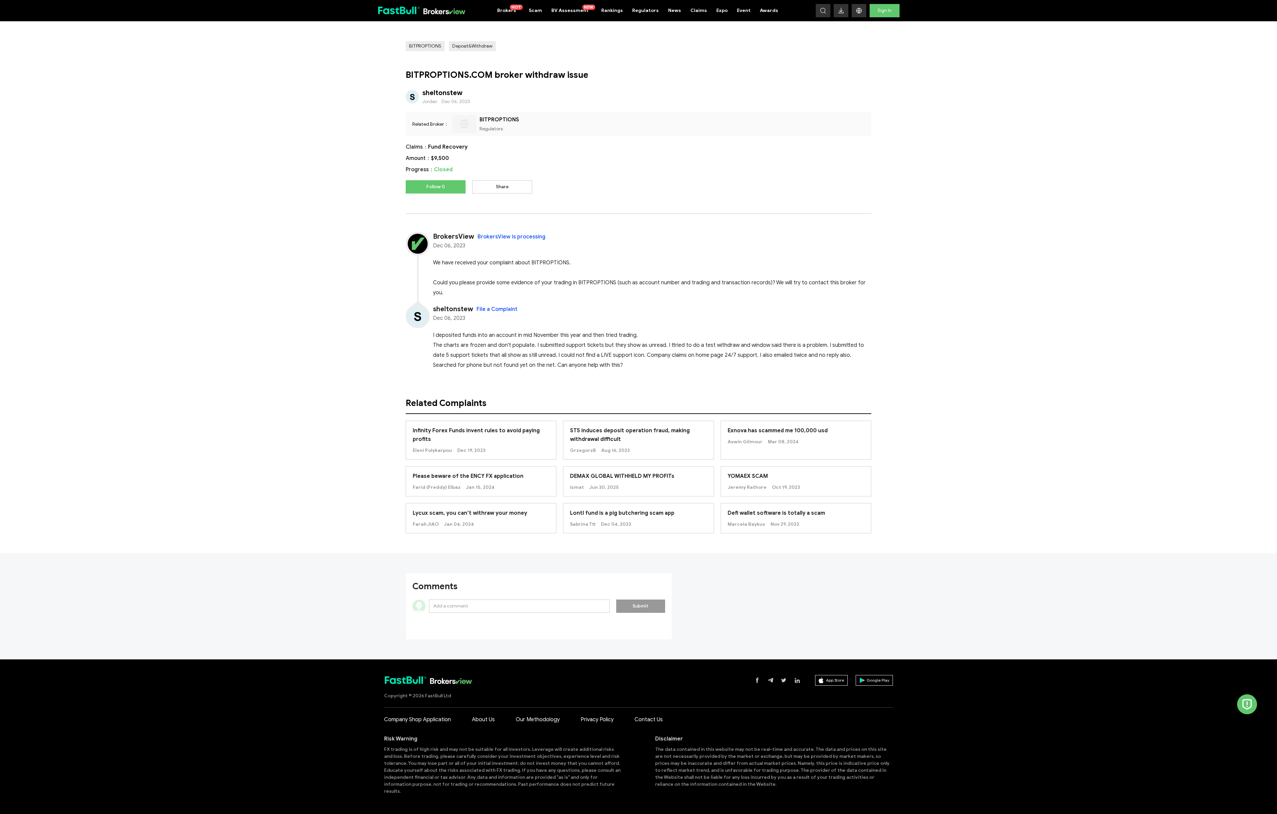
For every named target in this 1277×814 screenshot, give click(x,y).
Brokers (509, 9)
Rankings (612, 10)
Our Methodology (538, 719)
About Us (483, 719)
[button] (859, 10)
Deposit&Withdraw (472, 46)
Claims (698, 10)
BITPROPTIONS (425, 46)
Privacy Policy (597, 719)
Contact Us (649, 719)
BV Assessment (572, 9)
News (674, 10)
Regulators (645, 10)
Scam (535, 10)
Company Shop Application (417, 719)
